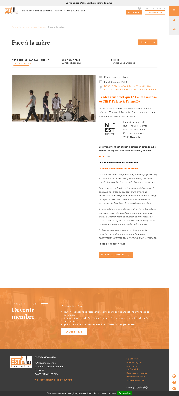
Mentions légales (134, 363)
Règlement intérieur (135, 377)
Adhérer (133, 12)
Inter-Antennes (21, 63)
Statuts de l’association (136, 380)
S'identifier (154, 12)
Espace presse (133, 359)
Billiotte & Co (143, 387)
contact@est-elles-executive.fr (53, 380)
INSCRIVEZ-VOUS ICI (115, 255)
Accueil (16, 27)
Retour (147, 42)
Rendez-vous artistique (34, 27)
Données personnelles (136, 373)
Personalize (125, 393)
